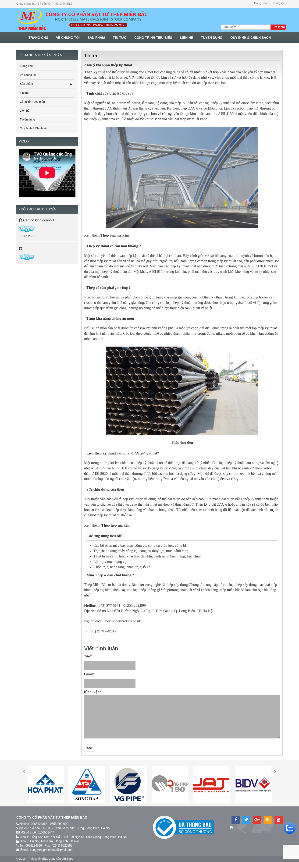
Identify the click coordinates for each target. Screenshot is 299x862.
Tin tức (89, 631)
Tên (87, 656)
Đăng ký (278, 3)
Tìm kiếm (278, 27)
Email (89, 674)
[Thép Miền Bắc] (82, 19)
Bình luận (92, 692)
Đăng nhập (261, 3)
